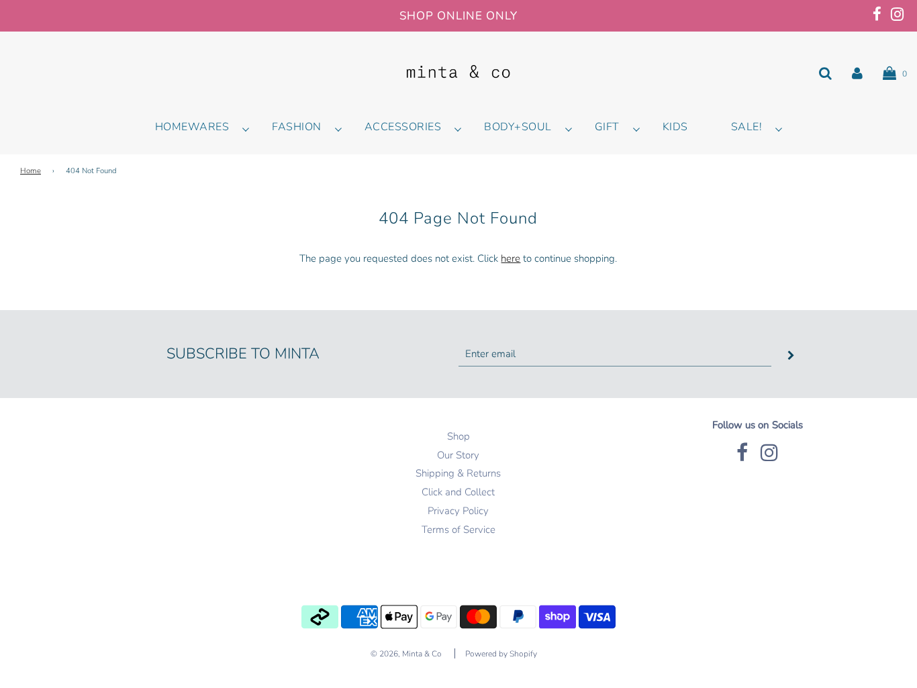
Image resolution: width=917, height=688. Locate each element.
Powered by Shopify (501, 653)
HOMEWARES (192, 126)
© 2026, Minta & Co (406, 653)
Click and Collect (458, 492)
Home (30, 171)
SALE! (747, 126)
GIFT (607, 126)
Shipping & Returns (458, 473)
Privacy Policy (458, 511)
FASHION (297, 126)
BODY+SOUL (518, 126)
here (510, 258)
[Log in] (857, 73)
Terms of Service (458, 529)
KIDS (675, 126)
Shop (458, 436)
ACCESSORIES (403, 126)
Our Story (458, 455)
